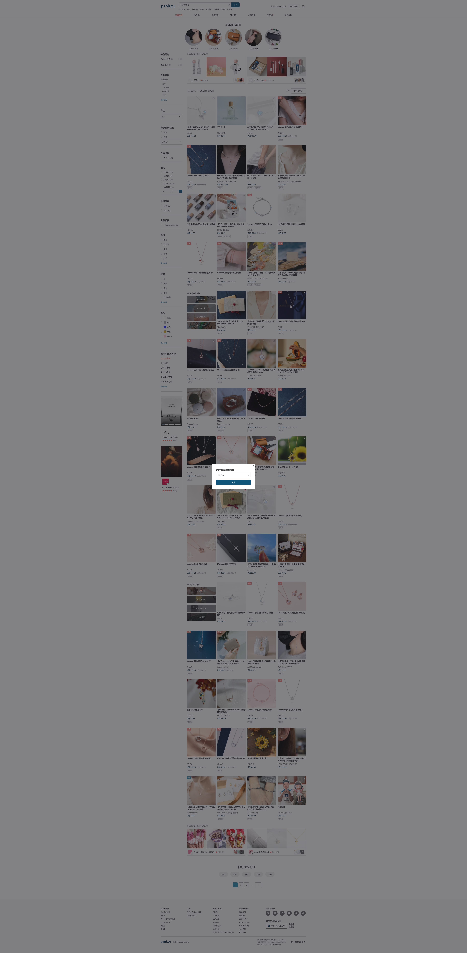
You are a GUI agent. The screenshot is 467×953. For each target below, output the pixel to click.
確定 (233, 482)
